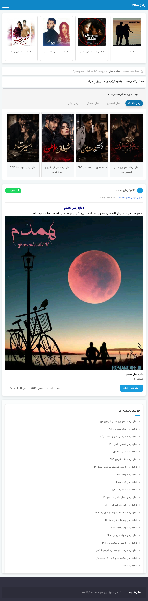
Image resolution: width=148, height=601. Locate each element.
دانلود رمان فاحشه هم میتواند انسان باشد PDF (115, 467)
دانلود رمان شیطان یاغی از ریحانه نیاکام (118, 437)
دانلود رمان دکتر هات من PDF (122, 429)
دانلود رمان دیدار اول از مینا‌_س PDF (119, 497)
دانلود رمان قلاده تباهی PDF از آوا (121, 505)
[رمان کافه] (124, 5)
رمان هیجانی (92, 103)
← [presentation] (8, 32)
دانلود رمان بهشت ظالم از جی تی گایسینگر (117, 558)
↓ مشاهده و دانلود (131, 388)
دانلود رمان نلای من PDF (125, 482)
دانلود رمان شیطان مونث (56, 52)
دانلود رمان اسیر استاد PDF (124, 452)
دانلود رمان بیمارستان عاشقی (126, 52)
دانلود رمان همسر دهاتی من (91, 52)
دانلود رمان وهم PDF (127, 475)
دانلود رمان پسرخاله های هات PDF (120, 520)
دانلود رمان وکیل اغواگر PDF (123, 528)
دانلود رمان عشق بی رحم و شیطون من (118, 421)
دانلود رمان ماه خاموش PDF (123, 459)
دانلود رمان (75, 213)
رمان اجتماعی (113, 103)
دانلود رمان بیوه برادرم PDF (124, 490)
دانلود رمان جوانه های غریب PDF (121, 535)
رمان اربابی (73, 103)
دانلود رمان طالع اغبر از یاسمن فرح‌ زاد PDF (116, 513)
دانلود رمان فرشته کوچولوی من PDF (119, 543)
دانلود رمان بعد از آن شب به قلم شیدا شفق (116, 551)
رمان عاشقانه (134, 103)
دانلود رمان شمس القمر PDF (123, 444)
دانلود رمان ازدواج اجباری (21, 52)
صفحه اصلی (114, 71)
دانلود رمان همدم (125, 190)
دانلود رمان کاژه (129, 566)
